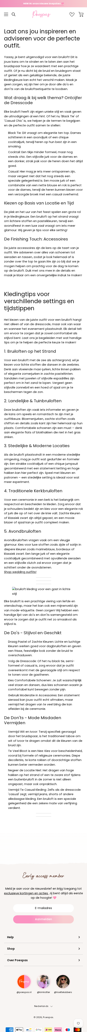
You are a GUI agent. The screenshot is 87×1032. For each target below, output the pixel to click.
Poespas (48, 1017)
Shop (11, 949)
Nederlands (41, 1006)
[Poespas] (43, 14)
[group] (43, 3)
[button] (13, 14)
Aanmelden (43, 919)
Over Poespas (17, 960)
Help (10, 937)
